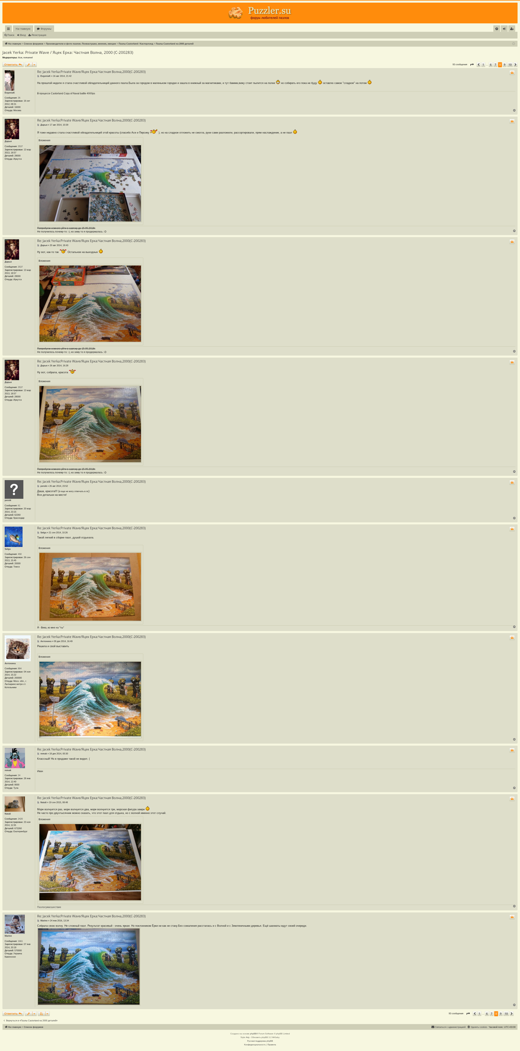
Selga (8, 549)
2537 (20, 146)
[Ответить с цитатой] (512, 72)
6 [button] (491, 64)
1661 (20, 941)
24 (19, 775)
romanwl (28, 57)
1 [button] (483, 64)
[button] (472, 64)
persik (8, 500)
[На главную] (260, 13)
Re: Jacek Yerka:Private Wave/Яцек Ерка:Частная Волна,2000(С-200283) (91, 72)
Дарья (8, 141)
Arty (247, 1037)
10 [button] (510, 64)
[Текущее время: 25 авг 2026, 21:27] (513, 43)
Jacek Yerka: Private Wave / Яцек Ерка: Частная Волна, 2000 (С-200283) (67, 52)
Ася (20, 57)
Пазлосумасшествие (49, 907)
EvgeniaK (10, 92)
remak (8, 770)
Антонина (10, 663)
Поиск (10, 35)
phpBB (253, 1034)
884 (20, 668)
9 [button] (504, 64)
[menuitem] (497, 29)
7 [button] (495, 64)
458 (20, 554)
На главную (23, 28)
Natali (8, 813)
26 (19, 98)
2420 (20, 819)
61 (19, 505)
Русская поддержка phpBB (260, 1041)
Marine (8, 936)
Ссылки (9, 29)
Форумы (46, 28)
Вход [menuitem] (505, 29)
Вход (23, 35)
